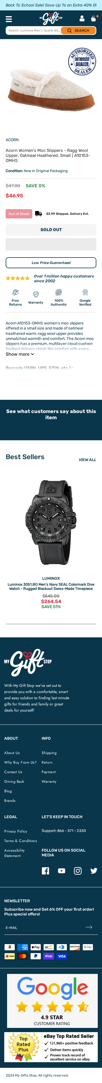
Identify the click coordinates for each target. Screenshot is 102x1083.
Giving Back (14, 781)
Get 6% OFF (52, 909)
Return (47, 762)
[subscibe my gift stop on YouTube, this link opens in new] (61, 873)
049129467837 (19, 373)
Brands (9, 800)
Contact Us (13, 772)
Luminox (51, 578)
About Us (12, 752)
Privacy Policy (15, 831)
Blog (8, 791)
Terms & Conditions (20, 840)
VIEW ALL (87, 459)
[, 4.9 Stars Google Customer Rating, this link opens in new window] (52, 1001)
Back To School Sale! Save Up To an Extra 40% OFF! (53, 5)
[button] (51, 244)
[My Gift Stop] (28, 651)
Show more (17, 354)
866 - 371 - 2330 (71, 831)
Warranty (49, 781)
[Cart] (93, 18)
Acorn (12, 139)
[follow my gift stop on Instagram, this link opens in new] (78, 873)
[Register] (89, 928)
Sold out (51, 229)
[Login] (82, 18)
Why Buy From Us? (20, 762)
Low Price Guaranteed (51, 263)
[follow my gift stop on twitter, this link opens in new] (94, 873)
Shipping (49, 752)
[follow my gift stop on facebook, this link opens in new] (45, 873)
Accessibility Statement (14, 853)
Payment (49, 772)
